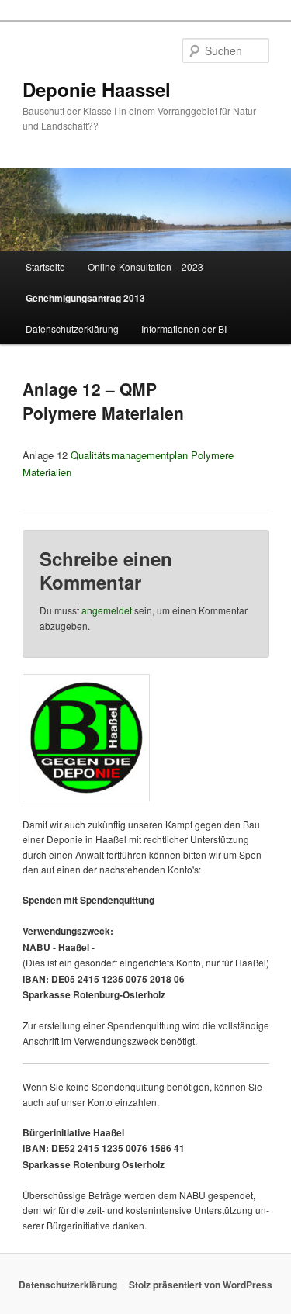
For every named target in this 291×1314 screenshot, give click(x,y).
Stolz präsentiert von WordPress (200, 1285)
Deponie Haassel (97, 89)
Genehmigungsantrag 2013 (85, 298)
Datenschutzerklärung (72, 328)
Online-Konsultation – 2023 (145, 266)
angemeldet (106, 610)
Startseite (45, 266)
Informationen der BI (184, 328)
